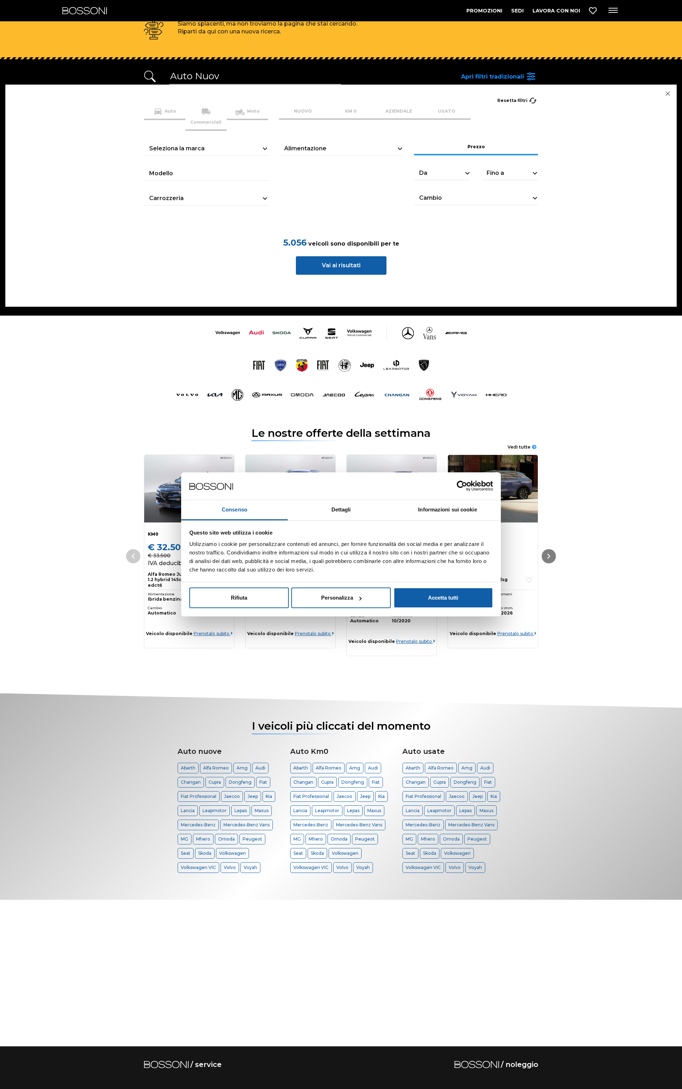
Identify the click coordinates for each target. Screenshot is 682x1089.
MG (184, 839)
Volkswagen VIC (198, 867)
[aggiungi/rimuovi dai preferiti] (529, 580)
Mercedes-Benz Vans (246, 824)
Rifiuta (239, 598)
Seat (185, 853)
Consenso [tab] (234, 509)
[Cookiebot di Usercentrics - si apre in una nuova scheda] (462, 486)
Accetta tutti (443, 598)
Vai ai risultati (341, 265)
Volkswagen (232, 853)
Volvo (230, 867)
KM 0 (351, 111)
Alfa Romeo (216, 768)
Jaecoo (232, 796)
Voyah (250, 867)
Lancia (188, 810)
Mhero (203, 839)
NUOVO (303, 111)
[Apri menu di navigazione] (613, 11)
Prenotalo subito (212, 633)
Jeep (253, 796)
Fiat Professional (198, 796)
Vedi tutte (519, 447)
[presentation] (549, 556)
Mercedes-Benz (198, 824)
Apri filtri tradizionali (492, 76)
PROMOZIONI (484, 10)
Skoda (204, 853)
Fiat (263, 782)
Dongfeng (240, 782)
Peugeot (252, 839)
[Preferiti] (593, 11)
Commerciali (205, 122)
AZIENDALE (398, 111)
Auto (169, 111)
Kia (269, 796)
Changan (191, 782)
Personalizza (337, 598)
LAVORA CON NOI (556, 10)
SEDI (517, 10)
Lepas (240, 810)
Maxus (262, 810)
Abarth (188, 768)
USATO (446, 111)
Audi (260, 768)
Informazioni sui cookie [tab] (447, 509)
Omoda (226, 839)
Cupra (215, 782)
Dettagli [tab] (341, 509)
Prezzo (476, 146)
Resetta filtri (512, 100)
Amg (242, 768)
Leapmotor (214, 810)
